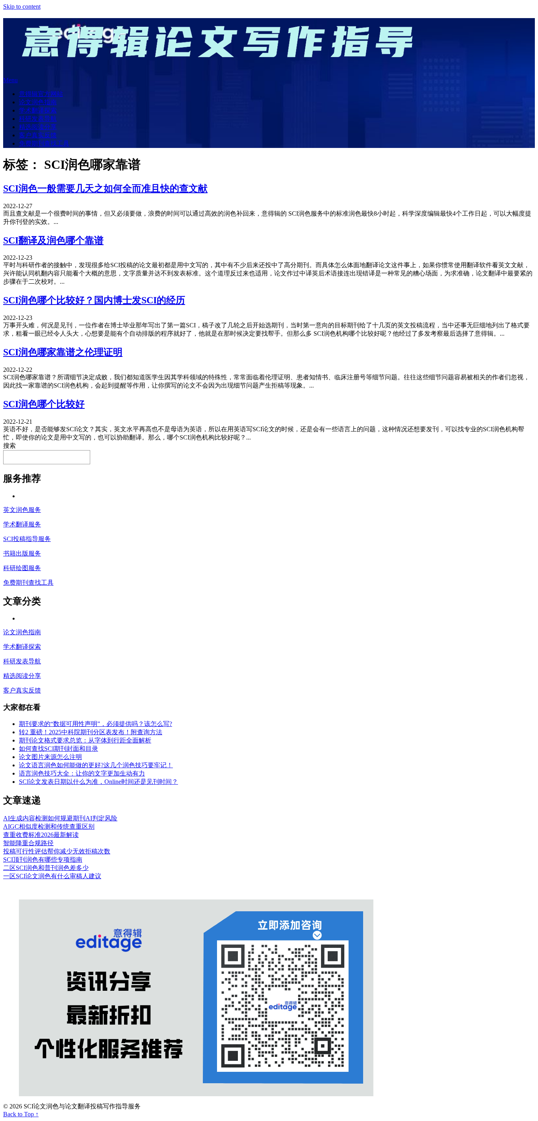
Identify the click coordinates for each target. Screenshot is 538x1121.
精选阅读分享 (38, 127)
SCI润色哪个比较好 (44, 404)
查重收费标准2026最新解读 (41, 834)
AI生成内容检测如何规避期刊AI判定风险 (60, 818)
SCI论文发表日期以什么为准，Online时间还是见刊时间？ (98, 781)
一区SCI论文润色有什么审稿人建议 (52, 876)
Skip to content (22, 6)
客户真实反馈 (38, 135)
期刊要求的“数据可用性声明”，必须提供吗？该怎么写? (95, 723)
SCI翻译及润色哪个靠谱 (53, 240)
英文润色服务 (22, 509)
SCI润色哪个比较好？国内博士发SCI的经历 (94, 300)
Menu (10, 80)
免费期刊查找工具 (44, 143)
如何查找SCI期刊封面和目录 (58, 748)
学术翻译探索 (38, 110)
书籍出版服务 (22, 553)
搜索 (9, 445)
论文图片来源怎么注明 (50, 756)
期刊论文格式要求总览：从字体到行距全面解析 (85, 740)
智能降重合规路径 (28, 843)
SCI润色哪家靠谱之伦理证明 (62, 352)
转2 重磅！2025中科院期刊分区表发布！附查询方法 (90, 732)
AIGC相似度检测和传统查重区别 (49, 826)
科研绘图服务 (22, 568)
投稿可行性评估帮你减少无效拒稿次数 (56, 851)
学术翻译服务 (22, 524)
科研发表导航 (38, 118)
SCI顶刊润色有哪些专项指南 (42, 859)
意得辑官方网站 (41, 93)
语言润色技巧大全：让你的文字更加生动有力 (82, 773)
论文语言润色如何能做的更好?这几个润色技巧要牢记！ (96, 765)
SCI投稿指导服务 (27, 539)
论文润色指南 (38, 102)
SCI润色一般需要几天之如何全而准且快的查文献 (105, 188)
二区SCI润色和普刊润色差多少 (46, 867)
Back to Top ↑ (21, 1114)
